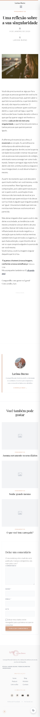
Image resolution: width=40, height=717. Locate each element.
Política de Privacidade (13, 701)
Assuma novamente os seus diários (20, 455)
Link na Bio (14, 684)
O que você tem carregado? (20, 532)
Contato (25, 684)
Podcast (14, 681)
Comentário (10, 566)
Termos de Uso (28, 701)
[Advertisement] (20, 315)
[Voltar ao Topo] (4, 711)
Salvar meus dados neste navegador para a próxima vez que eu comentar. (19, 622)
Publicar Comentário (18, 628)
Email (8, 599)
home (14, 678)
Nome (8, 589)
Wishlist (25, 681)
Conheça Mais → (20, 388)
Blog (25, 678)
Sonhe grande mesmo (20, 493)
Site (7, 609)
